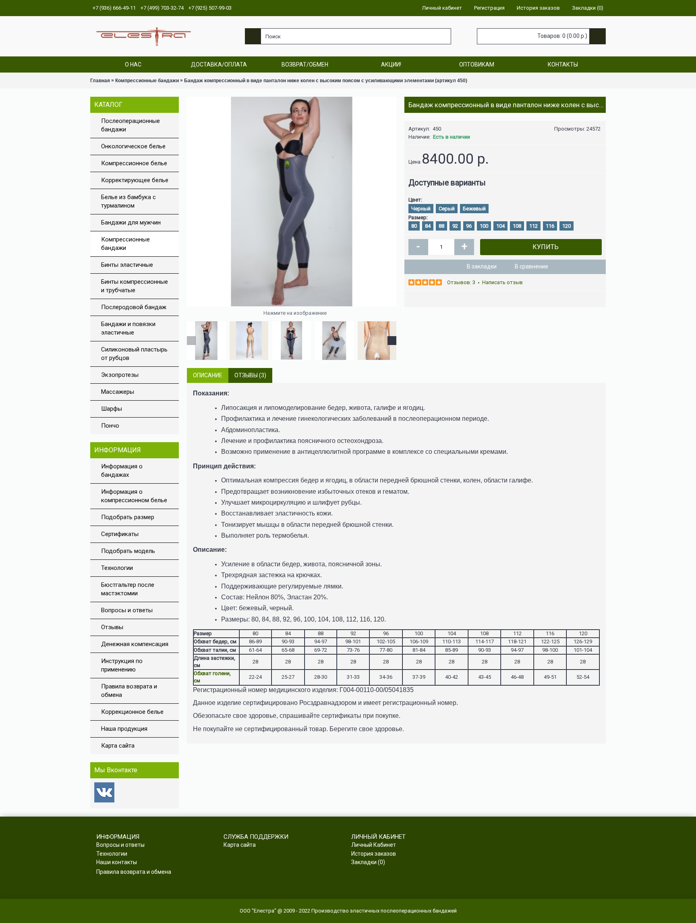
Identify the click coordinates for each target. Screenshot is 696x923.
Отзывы (112, 627)
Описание (207, 375)
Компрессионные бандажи (125, 244)
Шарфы (111, 408)
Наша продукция (124, 728)
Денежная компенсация (134, 644)
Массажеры (117, 391)
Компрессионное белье (134, 163)
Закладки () (368, 862)
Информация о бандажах (122, 470)
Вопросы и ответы (127, 610)
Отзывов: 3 (461, 282)
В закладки (482, 266)
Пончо (110, 425)
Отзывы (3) (250, 375)
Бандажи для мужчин (131, 222)
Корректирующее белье (134, 180)
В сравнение (531, 266)
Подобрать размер (127, 517)
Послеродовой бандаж (133, 307)
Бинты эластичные (127, 264)
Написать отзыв (502, 282)
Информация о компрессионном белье (134, 496)
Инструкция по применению (122, 665)
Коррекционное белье (132, 711)
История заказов (373, 853)
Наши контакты (116, 862)
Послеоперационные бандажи (130, 125)
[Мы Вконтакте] (104, 801)
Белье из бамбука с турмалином (128, 201)
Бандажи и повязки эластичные (128, 328)
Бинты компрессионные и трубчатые (134, 286)
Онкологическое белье (133, 146)
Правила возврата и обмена (129, 690)
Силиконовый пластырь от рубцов (134, 354)
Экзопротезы (120, 374)
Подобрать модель (128, 551)
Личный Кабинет (373, 845)
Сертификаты (120, 534)
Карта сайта (118, 745)
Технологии (117, 568)
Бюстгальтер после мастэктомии (127, 589)
